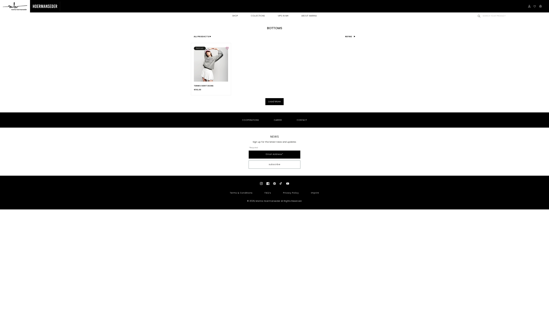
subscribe (274, 164)
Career (278, 120)
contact (302, 120)
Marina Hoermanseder (268, 201)
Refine (348, 36)
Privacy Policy (291, 192)
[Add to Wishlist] (227, 48)
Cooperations (250, 120)
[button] (479, 16)
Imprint (315, 192)
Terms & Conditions (241, 192)
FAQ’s (268, 192)
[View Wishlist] (534, 6)
